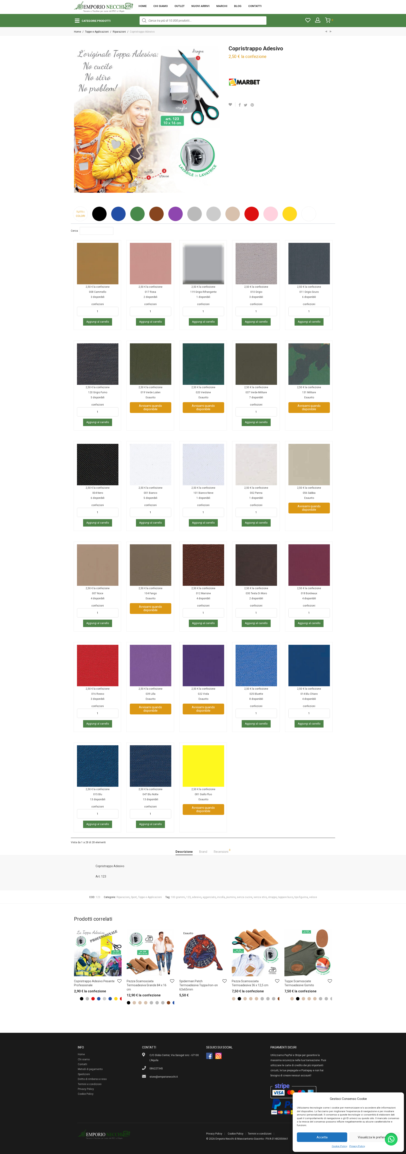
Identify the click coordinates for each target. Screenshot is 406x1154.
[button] (391, 1139)
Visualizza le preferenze (374, 1137)
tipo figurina (301, 897)
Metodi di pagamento (90, 1069)
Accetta (322, 1137)
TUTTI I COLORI (80, 213)
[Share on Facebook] (240, 105)
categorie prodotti (96, 20)
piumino (231, 897)
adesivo (196, 897)
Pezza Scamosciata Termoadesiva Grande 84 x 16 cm (146, 985)
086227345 (156, 1068)
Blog (237, 6)
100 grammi (178, 897)
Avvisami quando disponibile (150, 407)
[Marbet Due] (244, 82)
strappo (272, 897)
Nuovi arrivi (200, 6)
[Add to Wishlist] (232, 104)
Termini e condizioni (90, 1084)
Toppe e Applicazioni (97, 31)
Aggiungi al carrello (97, 321)
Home (143, 6)
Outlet (179, 6)
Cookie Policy (339, 1146)
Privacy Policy (357, 1146)
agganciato (209, 897)
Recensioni (222, 851)
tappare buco (285, 897)
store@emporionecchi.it (164, 1076)
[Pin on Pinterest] (252, 105)
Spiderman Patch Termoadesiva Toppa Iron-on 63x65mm (198, 985)
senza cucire (244, 897)
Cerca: (74, 230)
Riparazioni (119, 31)
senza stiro (260, 897)
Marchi (221, 6)
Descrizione (184, 851)
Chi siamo (160, 6)
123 (188, 897)
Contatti (255, 6)
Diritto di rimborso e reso (92, 1079)
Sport (134, 897)
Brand (203, 851)
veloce (313, 897)
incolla (221, 897)
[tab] (184, 852)
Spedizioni (84, 1074)
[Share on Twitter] (245, 105)
